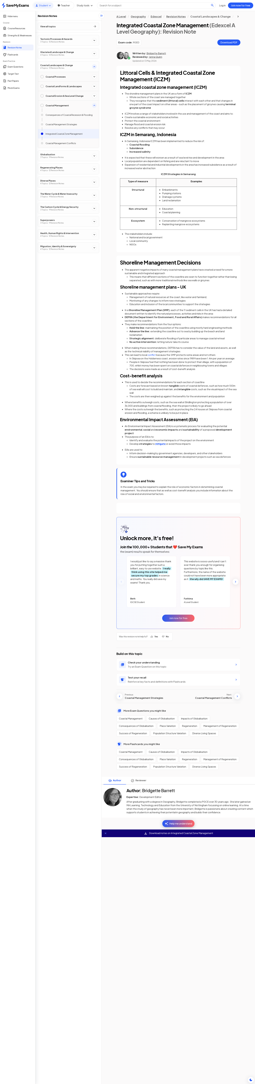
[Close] (105, 833)
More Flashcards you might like (142, 744)
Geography (138, 16)
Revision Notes (176, 16)
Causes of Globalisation (162, 718)
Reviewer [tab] (140, 780)
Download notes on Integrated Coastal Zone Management (181, 833)
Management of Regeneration (220, 725)
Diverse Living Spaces (204, 733)
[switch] (251, 1080)
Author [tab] (117, 780)
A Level (121, 16)
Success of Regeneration (133, 733)
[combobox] (156, 5)
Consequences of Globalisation (136, 725)
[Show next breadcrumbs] (238, 16)
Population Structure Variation (169, 733)
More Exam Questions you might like (145, 710)
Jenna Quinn (155, 56)
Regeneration (189, 725)
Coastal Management (131, 718)
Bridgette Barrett (156, 53)
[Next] (235, 582)
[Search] (212, 5)
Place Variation (168, 725)
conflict (152, 354)
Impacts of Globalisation (194, 718)
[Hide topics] (101, 16)
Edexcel (156, 16)
